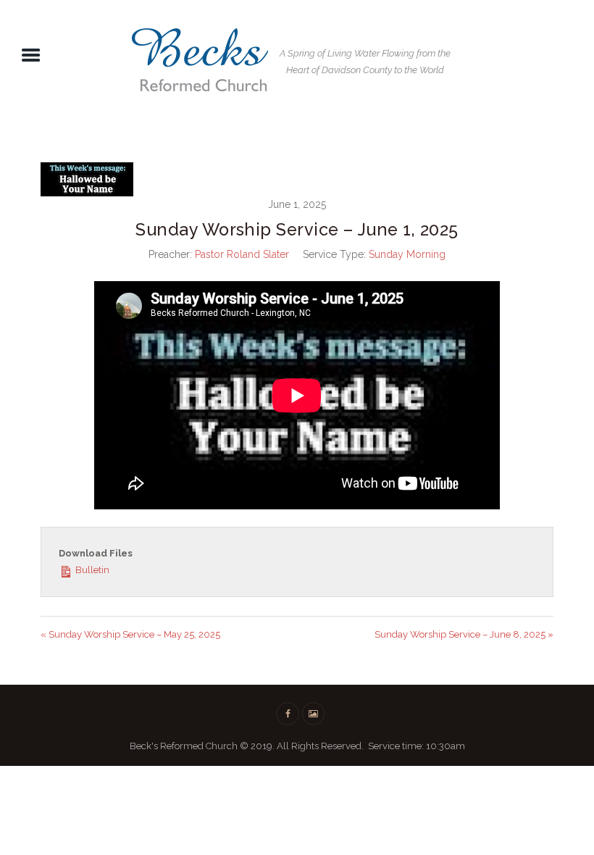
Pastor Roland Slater (242, 254)
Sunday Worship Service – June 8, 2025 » (464, 634)
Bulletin (91, 569)
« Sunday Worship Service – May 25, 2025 (130, 634)
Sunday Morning (407, 254)
